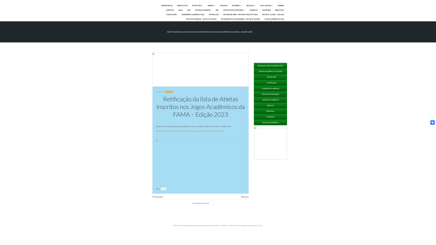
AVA (217, 10)
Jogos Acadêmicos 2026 (274, 19)
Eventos (169, 91)
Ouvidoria (266, 10)
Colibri (260, 225)
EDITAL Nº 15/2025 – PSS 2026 (273, 14)
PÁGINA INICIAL (167, 5)
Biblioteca (279, 10)
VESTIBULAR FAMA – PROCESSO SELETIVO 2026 (240, 14)
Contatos (170, 10)
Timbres (280, 5)
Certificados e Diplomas (233, 10)
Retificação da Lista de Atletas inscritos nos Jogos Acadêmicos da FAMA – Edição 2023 (189, 131)
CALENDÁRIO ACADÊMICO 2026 (192, 14)
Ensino (210, 5)
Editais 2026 (214, 14)
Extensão (236, 5)
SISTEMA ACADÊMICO (203, 10)
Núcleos (250, 5)
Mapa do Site (182, 5)
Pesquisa (223, 5)
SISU (189, 10)
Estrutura (196, 5)
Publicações (171, 14)
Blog (181, 10)
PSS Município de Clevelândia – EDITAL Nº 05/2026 (240, 19)
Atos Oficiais (265, 5)
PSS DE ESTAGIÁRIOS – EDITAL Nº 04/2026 (201, 19)
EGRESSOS (253, 10)
